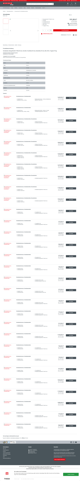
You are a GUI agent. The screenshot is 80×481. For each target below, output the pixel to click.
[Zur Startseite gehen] (8, 4)
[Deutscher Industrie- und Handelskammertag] (9, 442)
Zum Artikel (71, 109)
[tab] (5, 45)
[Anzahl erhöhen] (48, 30)
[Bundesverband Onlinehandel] (13, 442)
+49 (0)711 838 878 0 (63, 0)
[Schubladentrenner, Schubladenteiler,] (9, 394)
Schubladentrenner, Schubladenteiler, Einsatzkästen (26, 118)
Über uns (4, 448)
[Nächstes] (38, 31)
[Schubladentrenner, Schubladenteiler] (9, 100)
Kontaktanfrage (32, 451)
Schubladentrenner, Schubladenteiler (23, 96)
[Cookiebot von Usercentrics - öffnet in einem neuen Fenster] (7, 479)
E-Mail (69, 0)
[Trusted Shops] (4, 442)
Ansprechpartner (74, 0)
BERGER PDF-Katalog (6, 454)
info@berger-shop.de (33, 452)
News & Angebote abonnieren (59, 459)
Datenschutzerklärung (7, 458)
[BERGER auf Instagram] (73, 442)
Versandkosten (37, 466)
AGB (4, 456)
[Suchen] (52, 4)
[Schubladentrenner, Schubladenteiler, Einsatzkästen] (9, 123)
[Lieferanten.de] (6, 442)
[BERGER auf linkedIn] (71, 442)
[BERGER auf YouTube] (76, 442)
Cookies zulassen (71, 474)
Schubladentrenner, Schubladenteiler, (23, 390)
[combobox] (38, 4)
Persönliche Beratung (23, 0)
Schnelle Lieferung (15, 0)
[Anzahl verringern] (43, 30)
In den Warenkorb (65, 30)
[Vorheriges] (10, 31)
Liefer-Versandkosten (6, 452)
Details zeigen (16, 478)
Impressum (5, 455)
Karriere (4, 451)
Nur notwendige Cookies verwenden (27, 478)
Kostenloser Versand (7, 0)
